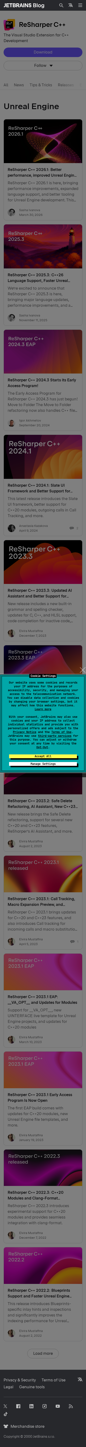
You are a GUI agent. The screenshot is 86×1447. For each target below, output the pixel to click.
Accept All (43, 756)
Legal (8, 1387)
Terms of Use (61, 732)
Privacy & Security (20, 1380)
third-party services (54, 736)
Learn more (43, 709)
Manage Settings (43, 764)
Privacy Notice (24, 732)
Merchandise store (26, 1426)
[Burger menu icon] (80, 5)
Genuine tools (32, 1387)
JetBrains (40, 1436)
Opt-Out (42, 747)
